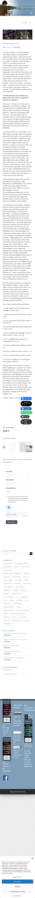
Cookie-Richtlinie (16, 895)
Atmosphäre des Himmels (21, 563)
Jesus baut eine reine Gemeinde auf (15, 633)
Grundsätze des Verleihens (12, 652)
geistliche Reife (8, 580)
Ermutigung (7, 577)
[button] (32, 858)
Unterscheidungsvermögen (17, 613)
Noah (26, 600)
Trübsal (6, 613)
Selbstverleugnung (9, 610)
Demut (16, 567)
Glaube (26, 580)
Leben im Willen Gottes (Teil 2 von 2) (16, 639)
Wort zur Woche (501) (11, 674)
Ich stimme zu (7, 720)
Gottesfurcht (17, 583)
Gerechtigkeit (18, 580)
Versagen (14, 617)
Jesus (17, 597)
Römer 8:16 (28, 766)
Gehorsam (26, 577)
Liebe (5, 600)
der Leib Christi (25, 567)
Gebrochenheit (16, 577)
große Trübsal (19, 587)
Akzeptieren (17, 881)
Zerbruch (6, 620)
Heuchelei (6, 593)
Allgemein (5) (8, 670)
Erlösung (26, 573)
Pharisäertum (7, 603)
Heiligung (23, 590)
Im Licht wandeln (8, 597)
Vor (30, 23)
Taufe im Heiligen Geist (22, 610)
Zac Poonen (8, 47)
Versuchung (22, 617)
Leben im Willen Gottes (11, 645)
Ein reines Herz (8, 570)
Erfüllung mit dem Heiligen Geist (13, 573)
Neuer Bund (19, 600)
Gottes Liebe (26, 583)
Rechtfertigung (17, 603)
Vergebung (7, 617)
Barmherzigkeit (8, 567)
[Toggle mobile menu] (31, 13)
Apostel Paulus (8, 563)
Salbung (18, 607)
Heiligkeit (16, 590)
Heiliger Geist (7, 590)
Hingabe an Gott (16, 593)
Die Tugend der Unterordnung (13, 658)
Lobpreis (11, 600)
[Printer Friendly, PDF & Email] (11, 398)
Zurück (25, 23)
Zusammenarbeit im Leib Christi (20, 620)
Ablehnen (17, 886)
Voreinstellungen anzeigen (17, 891)
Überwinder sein (8, 623)
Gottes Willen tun (8, 587)
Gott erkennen (8, 583)
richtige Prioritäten (9, 607)
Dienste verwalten (17, 876)
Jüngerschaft (24, 597)
